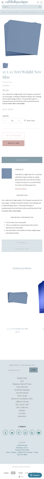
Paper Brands (13, 12)
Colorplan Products (30, 12)
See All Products (21, 189)
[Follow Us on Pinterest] (18, 432)
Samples (22, 410)
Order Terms (22, 396)
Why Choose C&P (22, 404)
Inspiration (22, 416)
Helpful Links (22, 378)
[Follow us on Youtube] (38, 432)
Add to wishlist (13, 136)
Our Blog (22, 413)
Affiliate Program (22, 401)
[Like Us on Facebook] (5, 432)
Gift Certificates (22, 407)
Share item (31, 120)
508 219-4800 (22, 454)
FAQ (22, 381)
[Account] (38, 2)
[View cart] (41, 2)
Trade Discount (22, 387)
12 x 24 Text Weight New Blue (17, 329)
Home (4, 12)
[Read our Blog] (32, 432)
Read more (8, 109)
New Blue (5, 85)
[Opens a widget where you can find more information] (35, 475)
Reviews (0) (22, 242)
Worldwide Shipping (22, 390)
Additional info (22, 249)
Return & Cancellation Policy (22, 399)
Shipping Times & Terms (22, 384)
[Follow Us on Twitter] (12, 432)
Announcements (22, 393)
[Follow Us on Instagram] (25, 432)
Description (22, 160)
